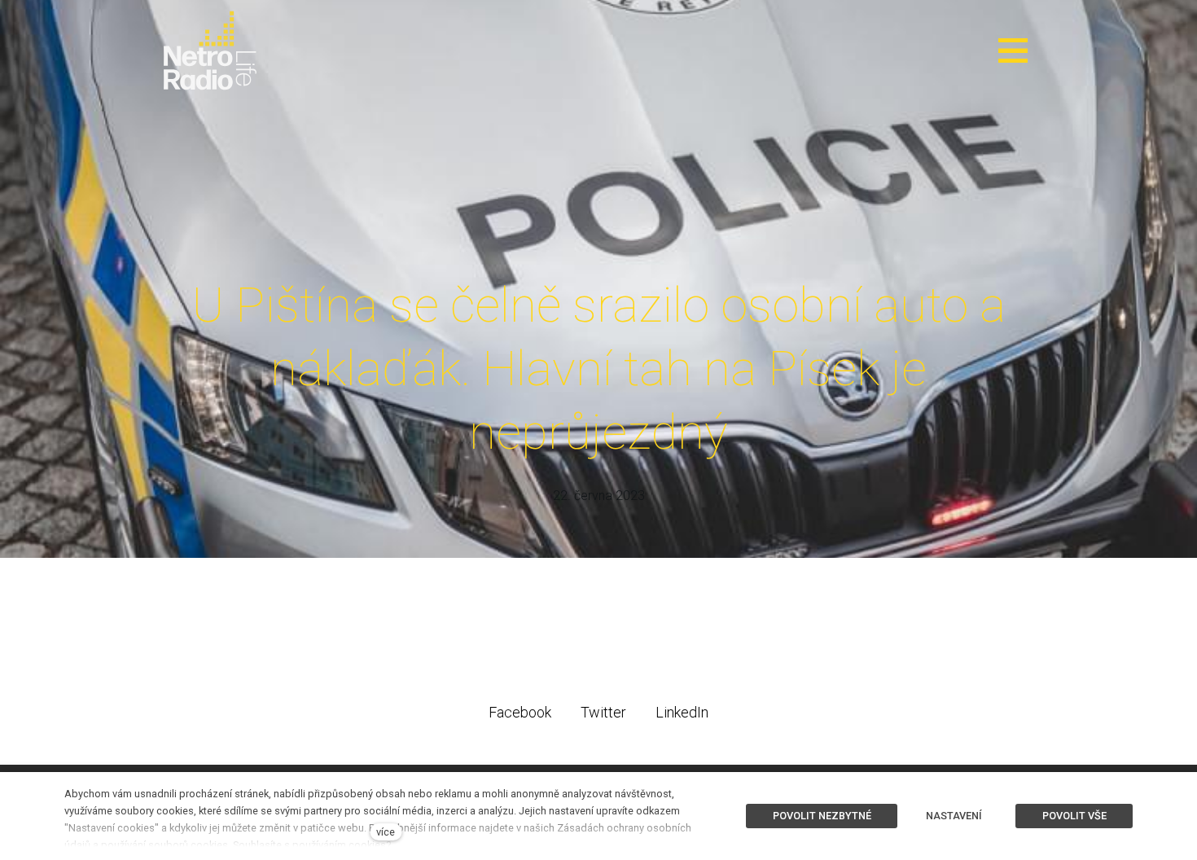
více (385, 832)
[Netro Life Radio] (210, 50)
